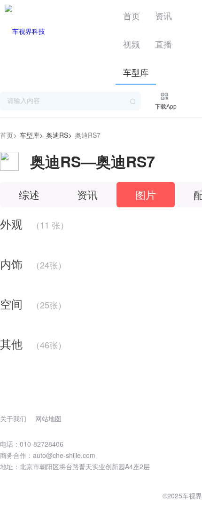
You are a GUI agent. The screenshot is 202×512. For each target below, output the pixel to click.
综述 (29, 194)
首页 (131, 15)
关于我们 (13, 418)
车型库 (135, 72)
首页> (8, 135)
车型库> (31, 135)
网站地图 (48, 418)
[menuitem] (132, 14)
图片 (145, 194)
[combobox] (70, 101)
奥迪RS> (59, 135)
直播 (163, 44)
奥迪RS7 (88, 135)
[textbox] (70, 101)
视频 (131, 44)
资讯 (163, 15)
